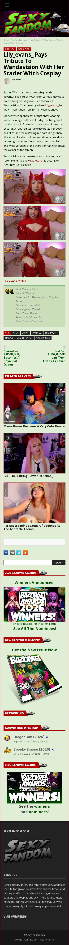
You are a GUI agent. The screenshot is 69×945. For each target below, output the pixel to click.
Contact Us (30, 939)
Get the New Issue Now (34, 649)
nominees (38, 811)
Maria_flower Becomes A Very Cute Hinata (34, 426)
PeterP (17, 79)
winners (42, 806)
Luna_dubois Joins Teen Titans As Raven (54, 356)
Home (6, 40)
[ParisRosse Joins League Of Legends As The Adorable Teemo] (34, 503)
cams (15, 333)
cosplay (36, 333)
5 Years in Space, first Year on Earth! (34, 623)
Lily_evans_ (52, 105)
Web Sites (23, 49)
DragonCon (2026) (31, 737)
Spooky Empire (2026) (33, 749)
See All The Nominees (34, 628)
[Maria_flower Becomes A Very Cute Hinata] (34, 403)
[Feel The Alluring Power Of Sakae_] (34, 453)
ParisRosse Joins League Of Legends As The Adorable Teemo (32, 527)
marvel (9, 338)
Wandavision (43, 338)
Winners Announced (34, 582)
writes (15, 281)
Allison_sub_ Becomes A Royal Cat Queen (12, 358)
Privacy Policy (46, 939)
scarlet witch (24, 338)
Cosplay (14, 40)
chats (25, 333)
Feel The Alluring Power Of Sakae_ (28, 476)
